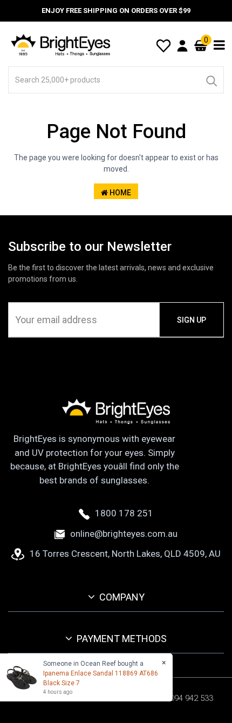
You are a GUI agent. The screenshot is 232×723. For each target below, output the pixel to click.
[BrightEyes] (61, 44)
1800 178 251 (124, 513)
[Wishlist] (163, 44)
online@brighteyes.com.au (124, 533)
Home (119, 192)
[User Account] (182, 45)
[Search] (211, 79)
